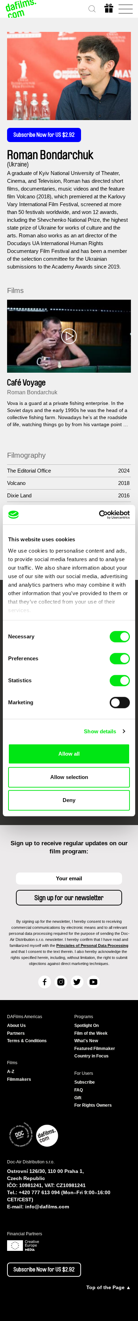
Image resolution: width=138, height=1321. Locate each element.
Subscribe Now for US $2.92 (44, 135)
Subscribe (84, 1082)
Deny (69, 800)
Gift (77, 1097)
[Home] (21, 9)
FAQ (78, 1090)
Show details (100, 731)
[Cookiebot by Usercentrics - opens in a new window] (99, 514)
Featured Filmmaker (94, 1048)
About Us (16, 1025)
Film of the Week (91, 1033)
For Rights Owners (93, 1105)
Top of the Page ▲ (108, 1287)
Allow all (69, 754)
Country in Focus (91, 1056)
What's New (86, 1040)
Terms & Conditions (27, 1040)
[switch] (120, 658)
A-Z (10, 1071)
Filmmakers (19, 1079)
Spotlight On (86, 1025)
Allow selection (69, 777)
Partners (16, 1033)
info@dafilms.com (47, 1206)
